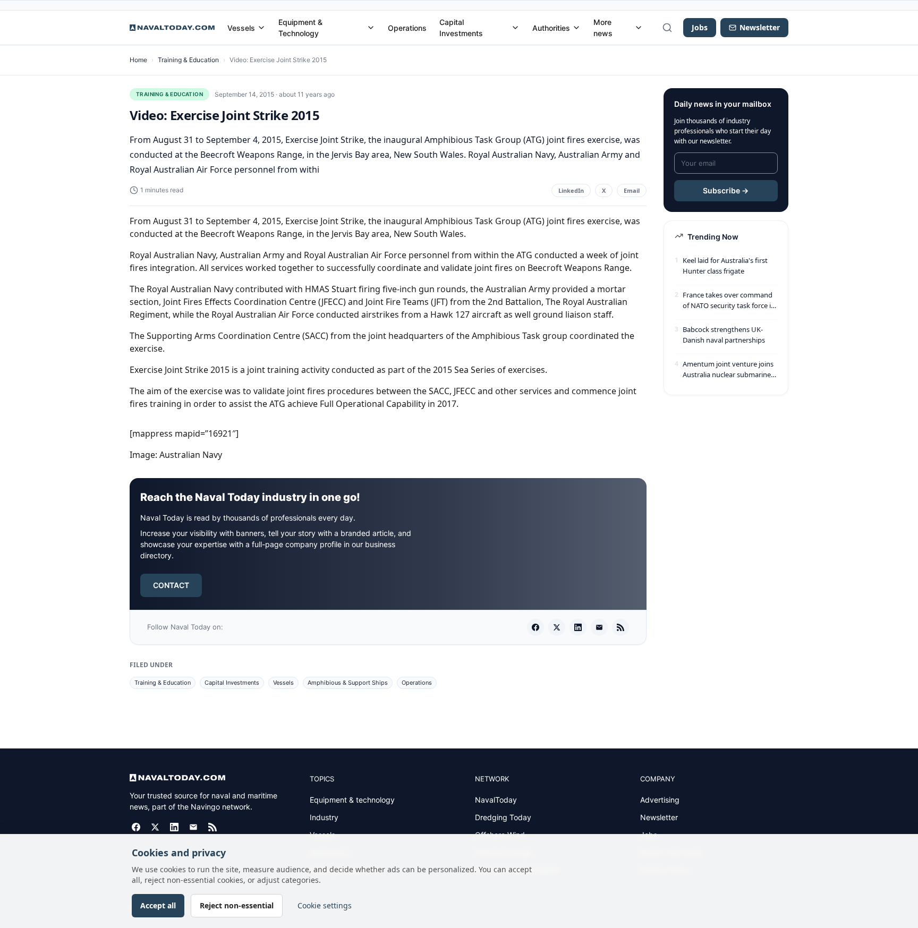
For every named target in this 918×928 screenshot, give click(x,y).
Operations (407, 27)
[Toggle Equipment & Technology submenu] (371, 27)
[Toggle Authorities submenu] (576, 27)
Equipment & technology (352, 799)
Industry (324, 817)
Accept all (158, 905)
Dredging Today (503, 817)
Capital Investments (461, 28)
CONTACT (171, 585)
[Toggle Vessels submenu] (261, 27)
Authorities (551, 27)
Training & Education (188, 60)
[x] (556, 627)
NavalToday (496, 799)
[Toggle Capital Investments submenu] (515, 27)
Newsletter (659, 817)
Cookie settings (325, 905)
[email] (599, 627)
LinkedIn (571, 190)
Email (632, 190)
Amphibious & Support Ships (348, 682)
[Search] (667, 27)
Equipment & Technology (300, 28)
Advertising (659, 799)
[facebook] (535, 627)
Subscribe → (726, 190)
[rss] (620, 627)
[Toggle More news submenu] (638, 27)
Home (138, 60)
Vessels (241, 27)
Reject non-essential (237, 905)
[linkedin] (578, 627)
